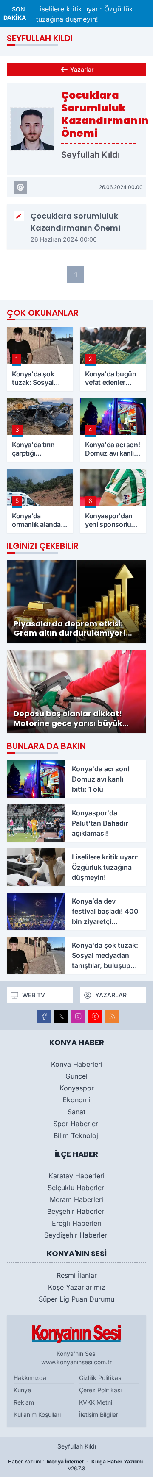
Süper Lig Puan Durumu (76, 1299)
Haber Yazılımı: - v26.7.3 (75, 1464)
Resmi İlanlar (77, 1275)
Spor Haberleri (76, 1123)
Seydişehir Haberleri (76, 1235)
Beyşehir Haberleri (76, 1211)
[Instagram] (78, 1016)
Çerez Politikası (100, 1390)
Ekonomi (76, 1100)
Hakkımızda (30, 1377)
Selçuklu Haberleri (77, 1187)
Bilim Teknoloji (77, 1135)
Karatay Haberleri (76, 1175)
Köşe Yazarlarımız (76, 1287)
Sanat (76, 1111)
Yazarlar (82, 69)
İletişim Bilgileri (99, 1414)
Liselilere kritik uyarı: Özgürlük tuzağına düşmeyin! (84, 14)
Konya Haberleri (76, 1064)
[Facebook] (44, 1016)
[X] (61, 1016)
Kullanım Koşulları (37, 1414)
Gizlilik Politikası (100, 1377)
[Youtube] (95, 1016)
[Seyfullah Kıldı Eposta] (20, 187)
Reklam (24, 1402)
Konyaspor (77, 1088)
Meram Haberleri (76, 1199)
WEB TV (33, 995)
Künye (22, 1390)
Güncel (76, 1076)
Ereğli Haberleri (77, 1223)
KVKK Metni (95, 1402)
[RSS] (112, 1016)
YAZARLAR (111, 995)
